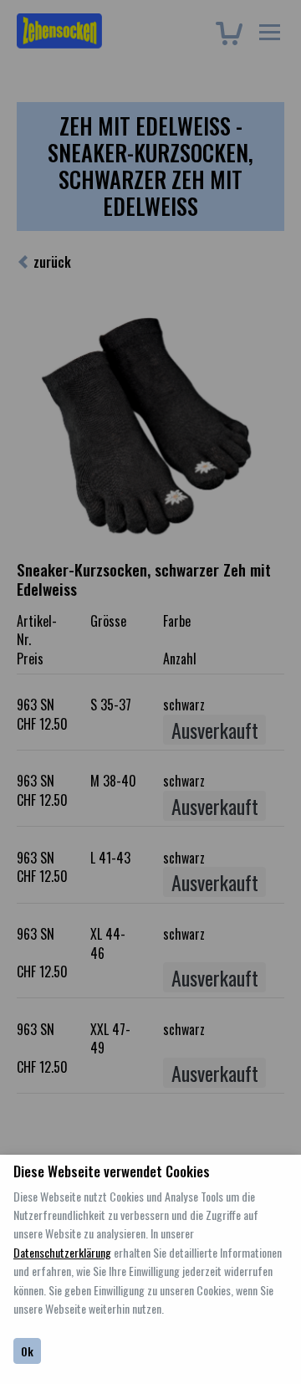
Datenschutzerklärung (62, 1252)
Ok (27, 1351)
